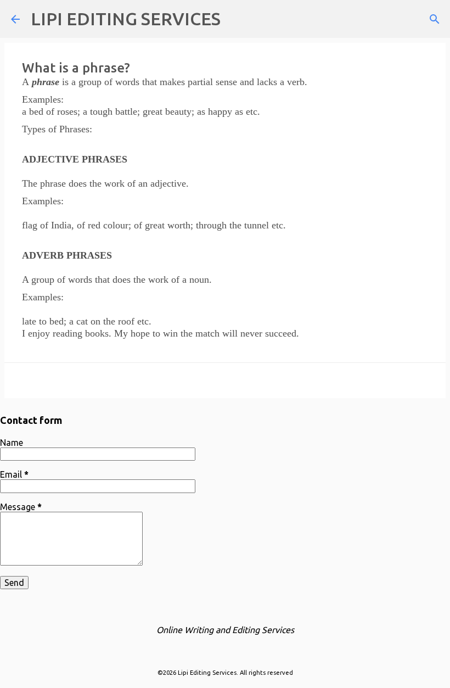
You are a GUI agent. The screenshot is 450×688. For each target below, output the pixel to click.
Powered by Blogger (231, 650)
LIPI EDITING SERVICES (126, 19)
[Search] (236, 19)
